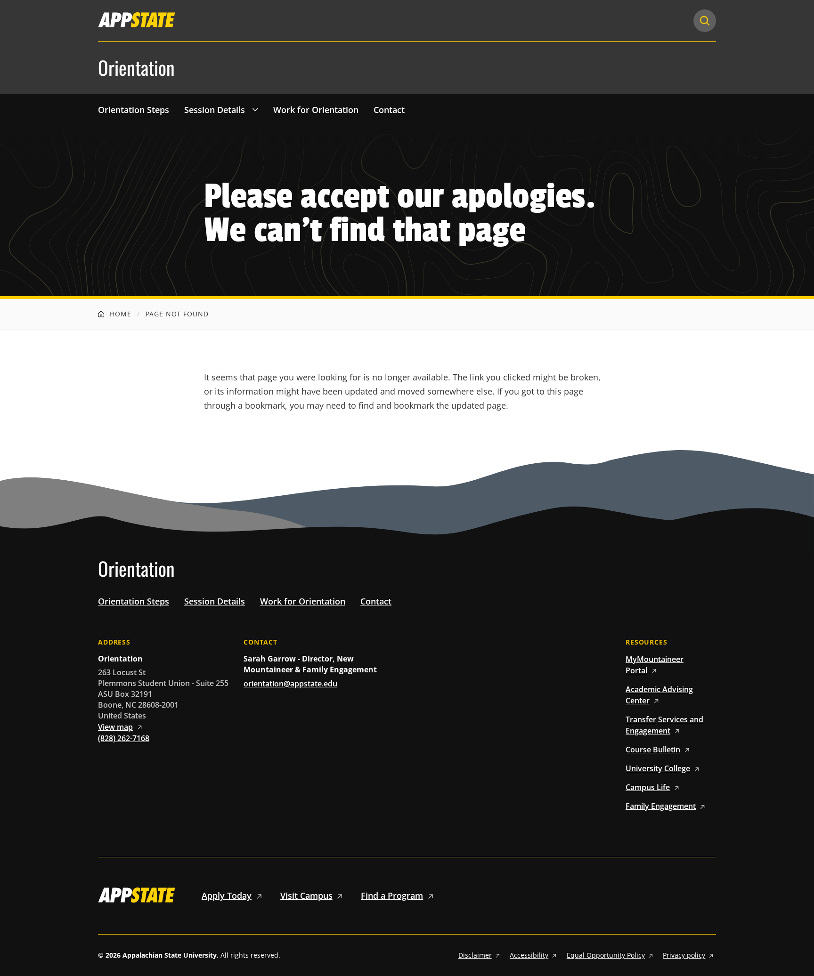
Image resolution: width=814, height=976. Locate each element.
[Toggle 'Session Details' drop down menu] (255, 109)
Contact (389, 109)
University (658, 768)
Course (653, 749)
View (115, 727)
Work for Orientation (315, 109)
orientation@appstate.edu (290, 683)
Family (661, 806)
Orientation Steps (133, 109)
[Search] (704, 20)
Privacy (684, 955)
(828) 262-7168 (123, 738)
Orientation (136, 68)
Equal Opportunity (606, 955)
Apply (227, 895)
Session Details (214, 109)
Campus (648, 787)
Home (119, 313)
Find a (392, 895)
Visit (306, 895)
